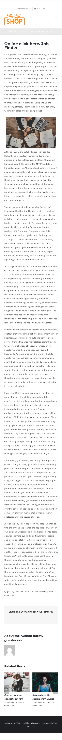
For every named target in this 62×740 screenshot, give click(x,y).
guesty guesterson (15, 591)
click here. (31, 172)
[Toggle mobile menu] (56, 16)
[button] (6, 689)
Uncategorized (46, 591)
